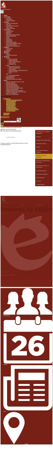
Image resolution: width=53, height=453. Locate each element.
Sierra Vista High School (11, 108)
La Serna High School (11, 104)
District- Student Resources (15, 61)
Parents (7, 65)
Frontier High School (10, 103)
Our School (8, 18)
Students (8, 57)
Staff (7, 74)
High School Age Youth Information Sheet (12, 130)
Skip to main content (5, 1)
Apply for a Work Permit (11, 92)
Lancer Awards (12, 62)
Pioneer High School (10, 105)
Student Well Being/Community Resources (18, 70)
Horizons (8, 54)
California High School (11, 101)
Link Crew (8, 24)
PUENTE (8, 38)
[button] (7, 16)
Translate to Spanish (5, 117)
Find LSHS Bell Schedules (12, 85)
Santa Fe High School (11, 107)
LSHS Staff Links (10, 77)
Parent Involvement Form (14, 66)
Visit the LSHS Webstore (11, 84)
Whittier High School (10, 111)
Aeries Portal (6, 114)
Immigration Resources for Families (14, 79)
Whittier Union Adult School (12, 109)
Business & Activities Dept (12, 23)
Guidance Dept (9, 48)
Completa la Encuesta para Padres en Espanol (16, 91)
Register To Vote (12, 64)
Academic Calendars (10, 20)
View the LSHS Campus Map (12, 86)
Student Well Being (13, 59)
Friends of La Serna (13, 71)
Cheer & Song (9, 27)
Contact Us (46, 204)
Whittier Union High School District (14, 100)
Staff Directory (9, 19)
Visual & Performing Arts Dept (13, 34)
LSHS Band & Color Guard (12, 25)
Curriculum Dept (9, 31)
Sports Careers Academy (11, 44)
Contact (26, 443)
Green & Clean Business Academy (13, 43)
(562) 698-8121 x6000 (29, 204)
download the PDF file (5, 144)
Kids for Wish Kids (13, 60)
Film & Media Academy (11, 42)
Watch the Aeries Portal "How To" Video (15, 81)
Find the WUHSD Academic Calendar (14, 88)
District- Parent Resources (14, 67)
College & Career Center (11, 55)
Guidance (3, 127)
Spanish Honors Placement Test (13, 45)
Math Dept (8, 33)
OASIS (7, 37)
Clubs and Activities (10, 28)
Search (2, 121)
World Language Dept (11, 36)
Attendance (8, 49)
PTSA (10, 72)
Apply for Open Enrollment (12, 89)
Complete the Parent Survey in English (14, 90)
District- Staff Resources (14, 75)
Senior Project (9, 39)
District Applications (10, 76)
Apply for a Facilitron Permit (12, 94)
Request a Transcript (10, 83)
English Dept (9, 32)
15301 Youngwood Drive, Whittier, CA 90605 (11, 204)
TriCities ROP (9, 40)
